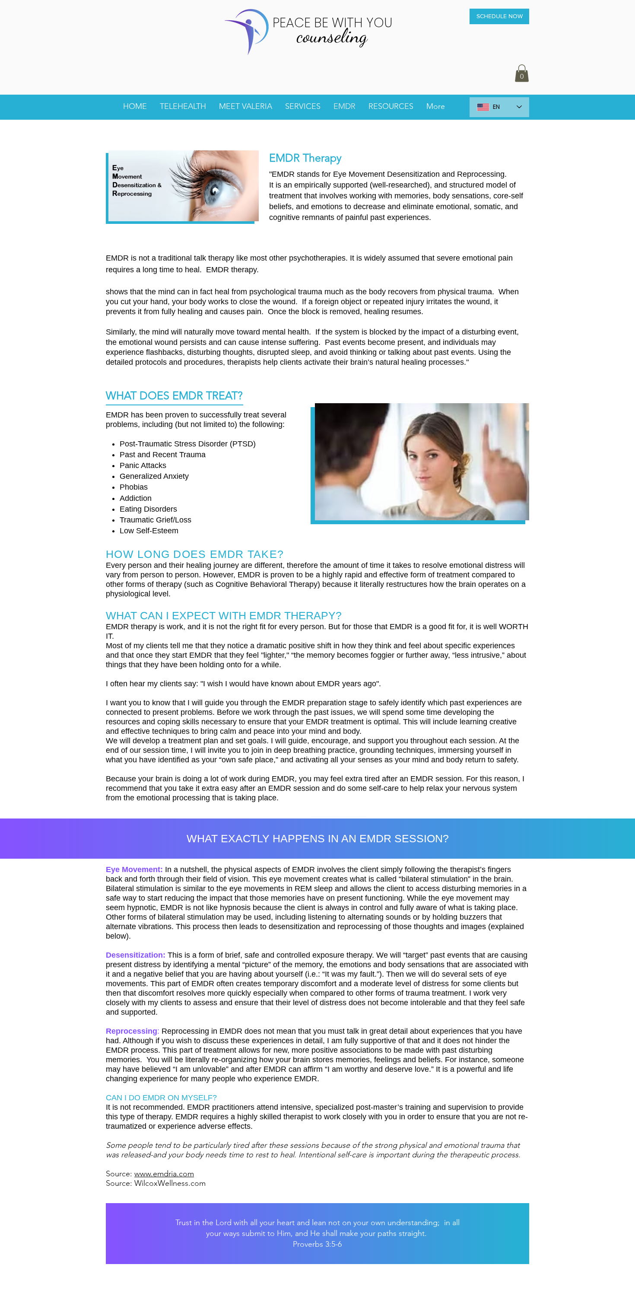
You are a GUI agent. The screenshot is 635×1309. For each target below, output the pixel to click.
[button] (521, 73)
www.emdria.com (164, 1173)
